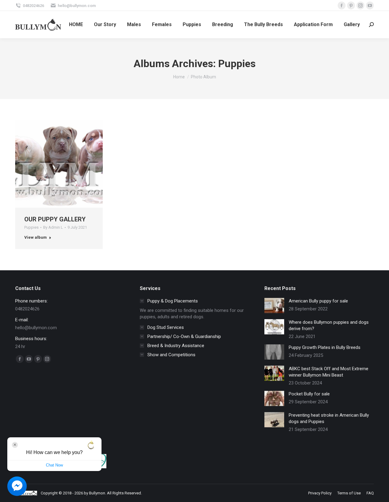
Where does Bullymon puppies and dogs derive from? (329, 325)
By (53, 227)
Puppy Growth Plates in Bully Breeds (324, 347)
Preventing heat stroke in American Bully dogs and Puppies (329, 418)
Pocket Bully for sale (309, 394)
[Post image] (274, 305)
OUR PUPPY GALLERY (55, 219)
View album (35, 237)
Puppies (31, 227)
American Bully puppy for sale (318, 301)
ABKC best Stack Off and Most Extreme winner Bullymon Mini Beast (328, 372)
